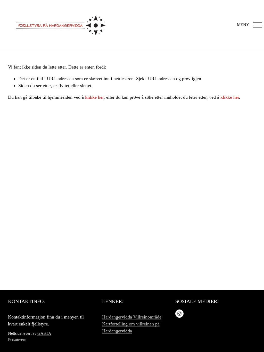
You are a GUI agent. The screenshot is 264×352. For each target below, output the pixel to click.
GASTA (44, 333)
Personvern (17, 339)
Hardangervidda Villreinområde (131, 317)
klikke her (94, 97)
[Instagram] (179, 313)
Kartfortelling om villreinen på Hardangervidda (131, 327)
